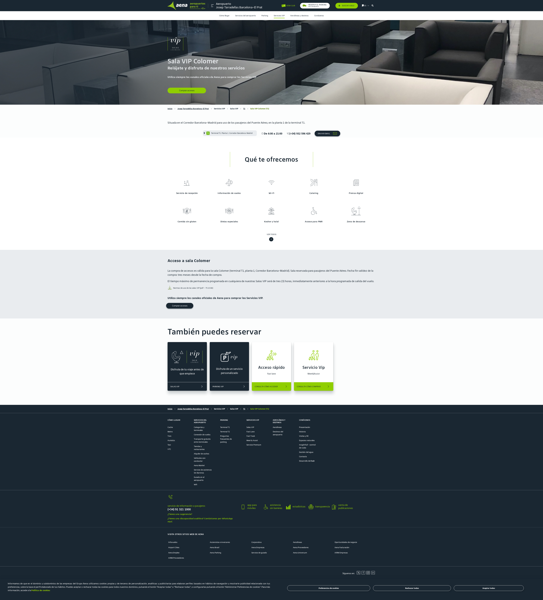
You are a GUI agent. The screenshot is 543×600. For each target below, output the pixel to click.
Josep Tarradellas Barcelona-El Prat (193, 108)
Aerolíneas (277, 427)
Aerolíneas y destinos (299, 15)
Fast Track (250, 436)
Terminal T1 (225, 427)
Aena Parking (215, 552)
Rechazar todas (412, 588)
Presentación (304, 427)
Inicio (170, 108)
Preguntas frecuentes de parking (226, 439)
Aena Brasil (214, 547)
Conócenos (319, 15)
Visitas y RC (304, 436)
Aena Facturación (342, 547)
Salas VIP (234, 108)
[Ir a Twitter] (358, 573)
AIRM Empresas (341, 552)
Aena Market (199, 465)
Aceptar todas (488, 588)
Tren (169, 436)
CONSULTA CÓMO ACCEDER (266, 386)
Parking (264, 15)
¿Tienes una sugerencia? (180, 514)
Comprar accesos (186, 90)
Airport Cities (173, 547)
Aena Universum (300, 552)
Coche (170, 427)
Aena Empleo (173, 552)
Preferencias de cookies (329, 588)
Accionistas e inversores (220, 542)
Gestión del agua (306, 452)
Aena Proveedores (301, 547)
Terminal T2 (225, 431)
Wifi (195, 484)
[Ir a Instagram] (368, 573)
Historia (302, 431)
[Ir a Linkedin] (373, 573)
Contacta (303, 456)
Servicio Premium (253, 445)
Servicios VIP (279, 15)
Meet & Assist (252, 440)
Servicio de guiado (259, 552)
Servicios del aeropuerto (245, 15)
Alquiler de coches (201, 454)
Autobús (171, 440)
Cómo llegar (224, 15)
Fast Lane (250, 431)
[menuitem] (224, 15)
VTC (169, 449)
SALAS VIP (174, 386)
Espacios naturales (307, 440)
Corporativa (256, 542)
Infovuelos (172, 542)
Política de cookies (40, 590)
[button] (212, 5)
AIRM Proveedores (176, 558)
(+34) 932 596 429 (299, 133)
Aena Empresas (257, 547)
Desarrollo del (306, 461)
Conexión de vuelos (202, 434)
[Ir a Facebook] (363, 573)
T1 (244, 108)
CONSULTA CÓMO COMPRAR (309, 386)
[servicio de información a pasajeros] (203, 498)
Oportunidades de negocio (346, 542)
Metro (170, 431)
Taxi (169, 445)
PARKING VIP (218, 386)
